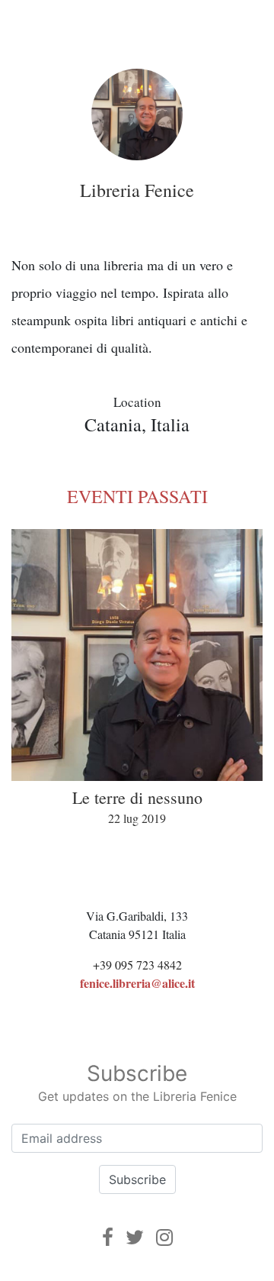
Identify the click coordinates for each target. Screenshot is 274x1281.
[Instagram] (164, 1237)
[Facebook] (107, 1237)
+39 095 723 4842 (137, 965)
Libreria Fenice (137, 190)
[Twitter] (134, 1237)
